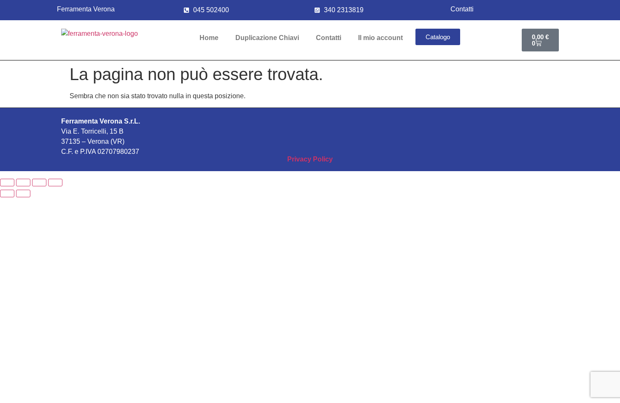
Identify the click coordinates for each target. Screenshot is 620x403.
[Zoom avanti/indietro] (7, 182)
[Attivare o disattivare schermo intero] (23, 182)
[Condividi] (39, 182)
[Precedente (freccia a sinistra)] (7, 193)
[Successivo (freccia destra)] (23, 193)
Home (208, 37)
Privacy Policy (310, 159)
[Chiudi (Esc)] (55, 182)
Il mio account (380, 37)
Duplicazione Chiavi (267, 37)
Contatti (328, 37)
